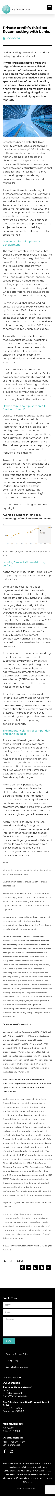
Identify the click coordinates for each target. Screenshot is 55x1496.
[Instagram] (11, 1451)
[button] (49, 7)
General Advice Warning (17, 1367)
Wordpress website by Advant (27, 1489)
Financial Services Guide (17, 1354)
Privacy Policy (12, 1360)
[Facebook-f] (4, 1451)
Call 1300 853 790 (12, 1377)
